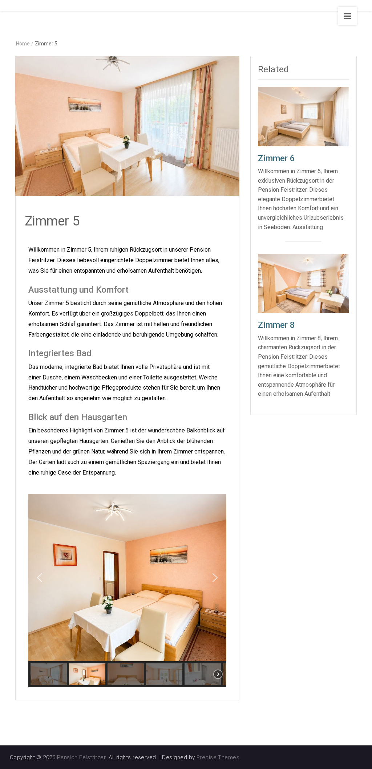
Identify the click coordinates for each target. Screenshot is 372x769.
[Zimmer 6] (303, 116)
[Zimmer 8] (303, 283)
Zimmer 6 (276, 158)
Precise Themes (218, 757)
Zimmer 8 (276, 325)
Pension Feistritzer (81, 757)
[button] (39, 577)
